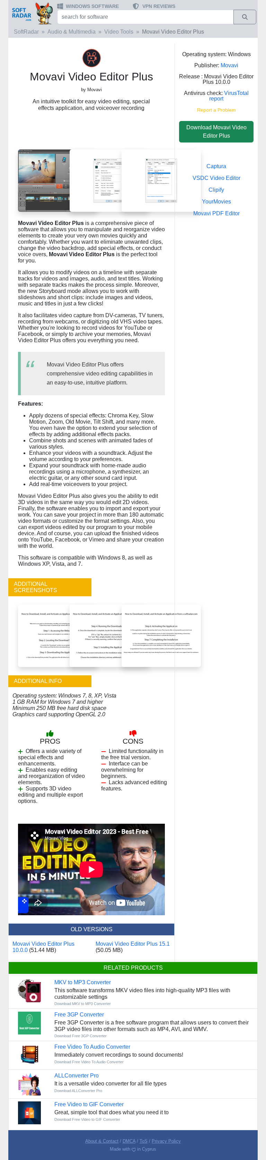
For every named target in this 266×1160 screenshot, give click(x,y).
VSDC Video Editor (216, 178)
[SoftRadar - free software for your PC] (32, 13)
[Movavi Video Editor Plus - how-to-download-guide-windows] (57, 635)
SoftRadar (26, 32)
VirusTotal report (229, 96)
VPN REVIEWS (158, 6)
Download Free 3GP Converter (80, 1036)
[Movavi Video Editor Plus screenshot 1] (57, 180)
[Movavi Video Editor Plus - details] (161, 180)
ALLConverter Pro (76, 1076)
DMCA (129, 1141)
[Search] (244, 17)
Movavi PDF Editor (216, 213)
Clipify (216, 190)
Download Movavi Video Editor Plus (216, 131)
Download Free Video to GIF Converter (87, 1119)
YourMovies (216, 202)
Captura (216, 166)
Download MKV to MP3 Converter (82, 1004)
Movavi (229, 65)
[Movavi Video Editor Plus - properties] (109, 180)
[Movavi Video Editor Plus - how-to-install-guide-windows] (109, 635)
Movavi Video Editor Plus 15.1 (133, 944)
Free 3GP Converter (79, 1015)
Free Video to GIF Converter (89, 1104)
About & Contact (101, 1141)
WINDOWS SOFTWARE (92, 6)
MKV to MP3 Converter (82, 982)
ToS (144, 1141)
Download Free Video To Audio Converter (89, 1062)
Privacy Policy (166, 1141)
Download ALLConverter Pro (78, 1091)
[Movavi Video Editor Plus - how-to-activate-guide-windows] (161, 635)
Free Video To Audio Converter (92, 1047)
